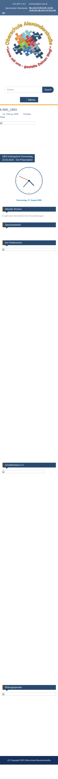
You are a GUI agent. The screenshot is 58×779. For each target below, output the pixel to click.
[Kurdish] (53, 231)
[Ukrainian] (45, 231)
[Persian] (34, 235)
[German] (34, 231)
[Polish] (38, 235)
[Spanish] (45, 235)
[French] (42, 231)
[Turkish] (49, 235)
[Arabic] (49, 231)
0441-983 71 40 (18, 4)
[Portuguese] (42, 235)
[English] (38, 231)
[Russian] (53, 235)
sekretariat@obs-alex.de (38, 4)
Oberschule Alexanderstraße (29, 75)
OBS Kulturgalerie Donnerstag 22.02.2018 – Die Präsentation (17, 158)
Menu (31, 99)
